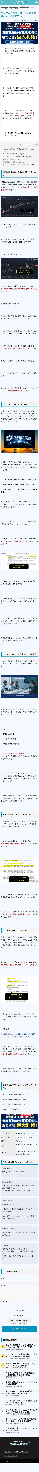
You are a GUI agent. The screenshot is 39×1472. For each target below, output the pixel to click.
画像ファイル (7, 1301)
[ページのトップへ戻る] (36, 1461)
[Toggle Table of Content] (35, 144)
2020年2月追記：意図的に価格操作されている (20, 150)
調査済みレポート (13, 7)
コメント (4, 1285)
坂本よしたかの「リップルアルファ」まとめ (20, 165)
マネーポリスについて (10, 1456)
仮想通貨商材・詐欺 (24, 7)
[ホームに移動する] (19, 3)
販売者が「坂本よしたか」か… (15, 162)
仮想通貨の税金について (21, 1452)
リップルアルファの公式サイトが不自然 (18, 156)
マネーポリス (4, 7)
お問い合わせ (8, 1452)
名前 (2, 1278)
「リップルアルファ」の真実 (14, 154)
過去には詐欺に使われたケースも (16, 159)
